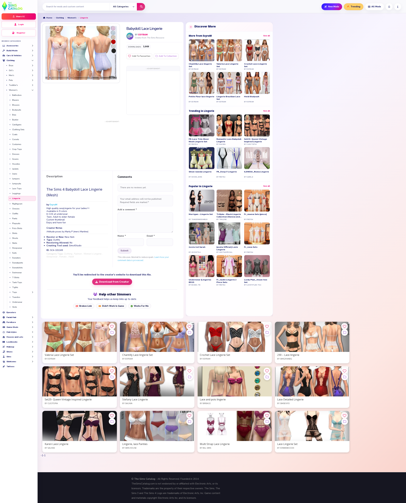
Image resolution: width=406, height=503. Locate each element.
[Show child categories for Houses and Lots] (32, 337)
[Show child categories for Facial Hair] (32, 317)
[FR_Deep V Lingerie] (229, 158)
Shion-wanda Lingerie (200, 171)
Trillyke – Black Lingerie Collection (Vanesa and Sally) (228, 215)
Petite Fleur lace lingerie (201, 96)
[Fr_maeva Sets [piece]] (257, 200)
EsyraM (143, 34)
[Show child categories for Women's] (32, 90)
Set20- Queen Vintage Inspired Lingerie (255, 140)
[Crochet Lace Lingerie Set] (257, 50)
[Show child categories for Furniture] (32, 322)
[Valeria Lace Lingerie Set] (229, 50)
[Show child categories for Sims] (32, 356)
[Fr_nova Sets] (257, 233)
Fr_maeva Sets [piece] (255, 214)
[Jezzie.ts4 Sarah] (202, 233)
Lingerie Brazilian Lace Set (228, 97)
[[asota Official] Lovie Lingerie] (229, 233)
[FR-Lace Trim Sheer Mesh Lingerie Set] (202, 125)
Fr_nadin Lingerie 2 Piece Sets (226, 281)
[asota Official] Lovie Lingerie (227, 248)
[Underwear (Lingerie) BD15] (202, 266)
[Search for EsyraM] (129, 36)
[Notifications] (389, 6)
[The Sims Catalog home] (19, 6)
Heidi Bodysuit (251, 96)
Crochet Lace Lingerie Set (255, 65)
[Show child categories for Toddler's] (32, 85)
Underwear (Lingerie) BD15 (200, 281)
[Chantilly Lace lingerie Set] (202, 50)
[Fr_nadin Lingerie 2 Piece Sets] (229, 266)
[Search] (141, 6)
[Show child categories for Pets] (32, 80)
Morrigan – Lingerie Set (201, 214)
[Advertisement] (153, 92)
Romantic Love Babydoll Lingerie (228, 140)
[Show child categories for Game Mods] (32, 327)
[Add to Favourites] (112, 326)
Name (122, 236)
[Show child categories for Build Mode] (32, 50)
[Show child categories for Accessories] (32, 45)
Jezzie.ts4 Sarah (197, 247)
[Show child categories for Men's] (32, 75)
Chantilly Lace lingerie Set (200, 65)
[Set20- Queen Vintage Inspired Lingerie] (257, 125)
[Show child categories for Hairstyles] (32, 332)
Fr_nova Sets (250, 247)
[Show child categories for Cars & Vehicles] (32, 55)
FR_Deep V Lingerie (226, 171)
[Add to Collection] (112, 332)
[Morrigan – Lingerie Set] (202, 200)
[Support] (397, 6)
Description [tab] (54, 176)
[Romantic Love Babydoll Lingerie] (229, 125)
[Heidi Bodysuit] (257, 83)
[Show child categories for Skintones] (32, 361)
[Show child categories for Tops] (32, 292)
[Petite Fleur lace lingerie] (202, 83)
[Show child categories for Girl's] (32, 70)
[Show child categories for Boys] (32, 65)
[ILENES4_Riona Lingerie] (257, 158)
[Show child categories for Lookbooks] (32, 342)
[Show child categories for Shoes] (32, 351)
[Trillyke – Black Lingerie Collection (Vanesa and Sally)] (229, 200)
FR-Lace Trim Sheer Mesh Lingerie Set (199, 140)
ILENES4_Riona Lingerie (256, 171)
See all (266, 35)
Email (151, 236)
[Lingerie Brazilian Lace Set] (229, 83)
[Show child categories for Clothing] (32, 60)
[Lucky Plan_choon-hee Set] (257, 266)
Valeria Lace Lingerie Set (227, 65)
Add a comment (127, 209)
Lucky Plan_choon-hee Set (255, 281)
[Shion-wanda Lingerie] (202, 158)
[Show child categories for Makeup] (32, 347)
